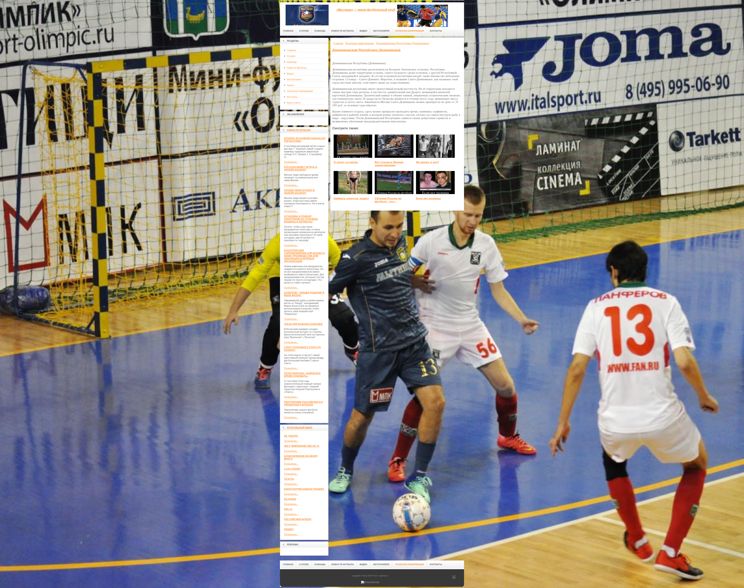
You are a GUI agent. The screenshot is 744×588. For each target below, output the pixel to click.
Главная (291, 50)
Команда (292, 62)
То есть (289, 479)
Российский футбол (297, 519)
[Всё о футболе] (307, 13)
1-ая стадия (292, 469)
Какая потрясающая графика (304, 489)
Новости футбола (297, 67)
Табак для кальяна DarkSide (303, 324)
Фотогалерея (294, 79)
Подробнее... (291, 162)
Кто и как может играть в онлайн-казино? (300, 168)
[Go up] (454, 578)
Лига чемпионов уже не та (301, 446)
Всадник (290, 499)
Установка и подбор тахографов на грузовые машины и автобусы (301, 219)
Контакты (292, 97)
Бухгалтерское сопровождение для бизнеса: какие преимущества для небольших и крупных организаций (304, 256)
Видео (290, 73)
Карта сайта (294, 102)
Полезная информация (300, 91)
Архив (290, 85)
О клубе (291, 56)
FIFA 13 (288, 509)
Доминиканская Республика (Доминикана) (366, 50)
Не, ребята (291, 436)
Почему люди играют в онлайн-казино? (299, 191)
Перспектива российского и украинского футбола (303, 403)
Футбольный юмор (299, 427)
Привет (289, 529)
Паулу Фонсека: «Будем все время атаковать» (302, 374)
